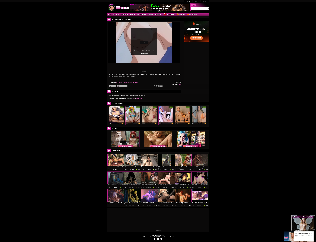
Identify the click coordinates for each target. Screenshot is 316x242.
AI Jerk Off (182, 14)
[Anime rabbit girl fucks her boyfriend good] (166, 165)
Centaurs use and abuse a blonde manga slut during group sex (165, 203)
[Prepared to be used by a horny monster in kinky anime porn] (200, 165)
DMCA (144, 236)
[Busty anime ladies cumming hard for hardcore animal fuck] (132, 183)
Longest (132, 14)
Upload (204, 1)
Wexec (180, 84)
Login (196, 1)
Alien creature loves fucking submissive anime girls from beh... (132, 167)
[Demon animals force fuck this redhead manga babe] (183, 201)
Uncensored (135, 82)
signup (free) (139, 98)
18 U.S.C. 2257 (157, 236)
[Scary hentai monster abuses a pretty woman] (183, 183)
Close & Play (144, 53)
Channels (150, 14)
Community (158, 14)
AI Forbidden (193, 14)
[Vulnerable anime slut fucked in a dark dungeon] (183, 165)
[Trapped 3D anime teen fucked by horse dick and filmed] (149, 183)
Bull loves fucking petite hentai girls (115, 202)
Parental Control (165, 236)
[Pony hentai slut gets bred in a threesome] (149, 201)
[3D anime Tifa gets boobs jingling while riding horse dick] (166, 183)
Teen (131, 82)
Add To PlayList (123, 86)
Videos (193, 5)
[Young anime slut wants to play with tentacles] (116, 165)
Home (109, 14)
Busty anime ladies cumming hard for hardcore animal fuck (132, 185)
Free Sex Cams (170, 14)
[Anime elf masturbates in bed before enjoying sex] (116, 183)
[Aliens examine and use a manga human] (132, 201)
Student (127, 82)
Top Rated (116, 14)
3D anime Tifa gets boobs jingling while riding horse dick (165, 185)
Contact (172, 236)
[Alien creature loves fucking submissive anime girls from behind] (132, 165)
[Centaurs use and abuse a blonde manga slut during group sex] (166, 201)
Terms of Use (149, 236)
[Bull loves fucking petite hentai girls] (116, 201)
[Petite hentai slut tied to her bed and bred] (200, 183)
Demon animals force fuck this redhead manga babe (181, 203)
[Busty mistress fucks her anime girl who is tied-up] (149, 165)
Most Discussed (141, 14)
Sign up (188, 1)
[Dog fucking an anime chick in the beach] (200, 201)
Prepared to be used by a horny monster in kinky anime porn (199, 167)
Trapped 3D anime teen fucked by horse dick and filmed (148, 185)
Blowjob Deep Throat (120, 82)
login (134, 98)
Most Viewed (124, 14)
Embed (113, 86)
